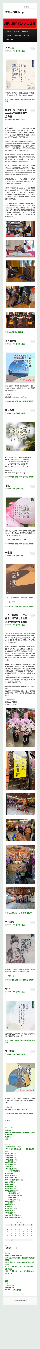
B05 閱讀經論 (9, 1186)
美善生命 (9, 47)
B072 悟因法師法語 (25, 99)
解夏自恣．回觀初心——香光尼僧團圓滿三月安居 (16, 113)
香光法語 (26, 35)
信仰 (7, 988)
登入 (6, 1283)
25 (11, 1236)
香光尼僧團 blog (14, 12)
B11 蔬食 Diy (9, 1208)
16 (31, 1231)
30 (31, 1236)
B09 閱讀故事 (9, 1204)
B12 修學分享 (9, 1211)
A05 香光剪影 (13, 332)
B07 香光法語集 (14, 99)
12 (15, 1231)
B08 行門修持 (9, 1202)
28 (23, 1236)
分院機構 (8, 35)
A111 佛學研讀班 (13, 1171)
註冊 (6, 1281)
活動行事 (8, 31)
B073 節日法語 (23, 544)
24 (7, 1236)
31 (7, 1238)
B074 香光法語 (23, 401)
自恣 (7, 485)
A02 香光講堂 (9, 1153)
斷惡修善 (9, 409)
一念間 (8, 552)
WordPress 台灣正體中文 (13, 1290)
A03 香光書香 (9, 1155)
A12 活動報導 (9, 1173)
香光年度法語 (9, 39)
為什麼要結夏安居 (16, 1256)
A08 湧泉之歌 (9, 1167)
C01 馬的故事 (9, 1213)
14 (23, 1231)
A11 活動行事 (9, 1169)
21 (23, 1234)
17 (7, 1234)
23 (31, 1234)
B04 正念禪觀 (9, 1184)
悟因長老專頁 (17, 35)
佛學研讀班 (25, 31)
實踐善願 (9, 1050)
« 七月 (11, 1240)
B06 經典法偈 (9, 1189)
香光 (23, 51)
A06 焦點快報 (9, 1162)
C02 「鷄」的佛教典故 (12, 1215)
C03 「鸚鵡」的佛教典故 (12, 1217)
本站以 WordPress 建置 (20, 1301)
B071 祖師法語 (23, 606)
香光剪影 (16, 31)
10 (7, 1231)
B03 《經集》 (9, 1182)
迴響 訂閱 (9, 1288)
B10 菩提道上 (9, 1206)
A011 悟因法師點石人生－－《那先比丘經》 (20, 1149)
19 (15, 1234)
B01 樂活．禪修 (10, 1175)
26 (15, 1236)
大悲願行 (9, 921)
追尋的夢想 (10, 340)
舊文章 (8, 1120)
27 (19, 1236)
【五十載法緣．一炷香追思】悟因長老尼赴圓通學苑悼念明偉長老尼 (16, 618)
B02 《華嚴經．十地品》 (12, 1177)
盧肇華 (7, 1256)
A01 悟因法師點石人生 (12, 1147)
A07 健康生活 (9, 1164)
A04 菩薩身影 (13, 913)
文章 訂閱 (9, 1285)
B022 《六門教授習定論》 (13, 1180)
